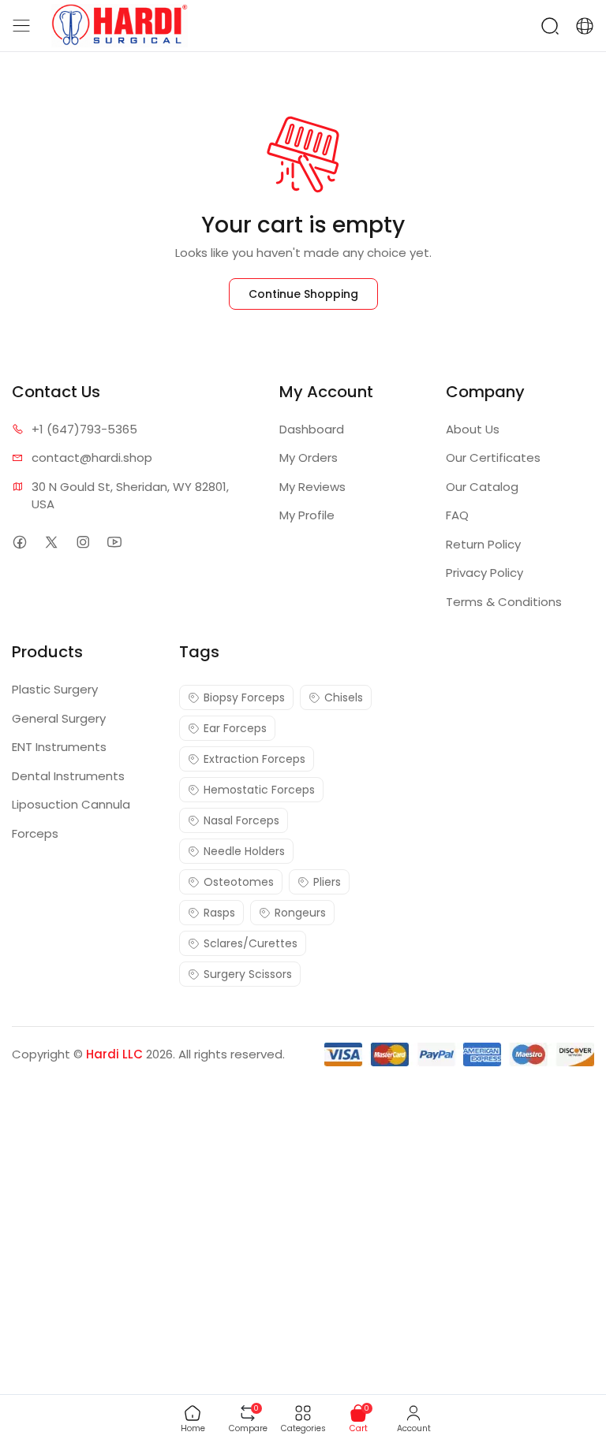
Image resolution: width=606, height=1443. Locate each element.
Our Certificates (493, 457)
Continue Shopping (303, 294)
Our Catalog (482, 486)
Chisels (343, 697)
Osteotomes (239, 882)
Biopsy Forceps (244, 697)
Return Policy (483, 544)
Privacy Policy (484, 572)
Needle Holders (244, 851)
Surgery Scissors (248, 974)
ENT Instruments (59, 746)
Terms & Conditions (504, 601)
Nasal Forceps (241, 820)
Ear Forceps (235, 728)
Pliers (327, 882)
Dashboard (311, 429)
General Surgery (59, 718)
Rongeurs (300, 912)
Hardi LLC (114, 1054)
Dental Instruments (68, 776)
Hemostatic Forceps (259, 790)
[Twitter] (51, 542)
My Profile (307, 515)
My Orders (308, 457)
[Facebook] (19, 542)
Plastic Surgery (55, 689)
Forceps (35, 833)
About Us (472, 429)
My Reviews (312, 486)
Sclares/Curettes (250, 943)
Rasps (219, 912)
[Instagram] (82, 542)
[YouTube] (114, 542)
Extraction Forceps (254, 759)
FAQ (457, 515)
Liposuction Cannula (71, 804)
